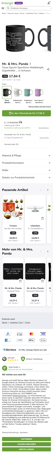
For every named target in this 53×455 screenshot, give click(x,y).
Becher (4, 322)
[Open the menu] (3, 8)
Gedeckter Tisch (16, 322)
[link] (17, 94)
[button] (11, 80)
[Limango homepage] (7, 3)
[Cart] (20, 218)
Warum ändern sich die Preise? (39, 107)
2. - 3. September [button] (11, 122)
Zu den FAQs (44, 138)
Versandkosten (44, 128)
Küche (27, 322)
